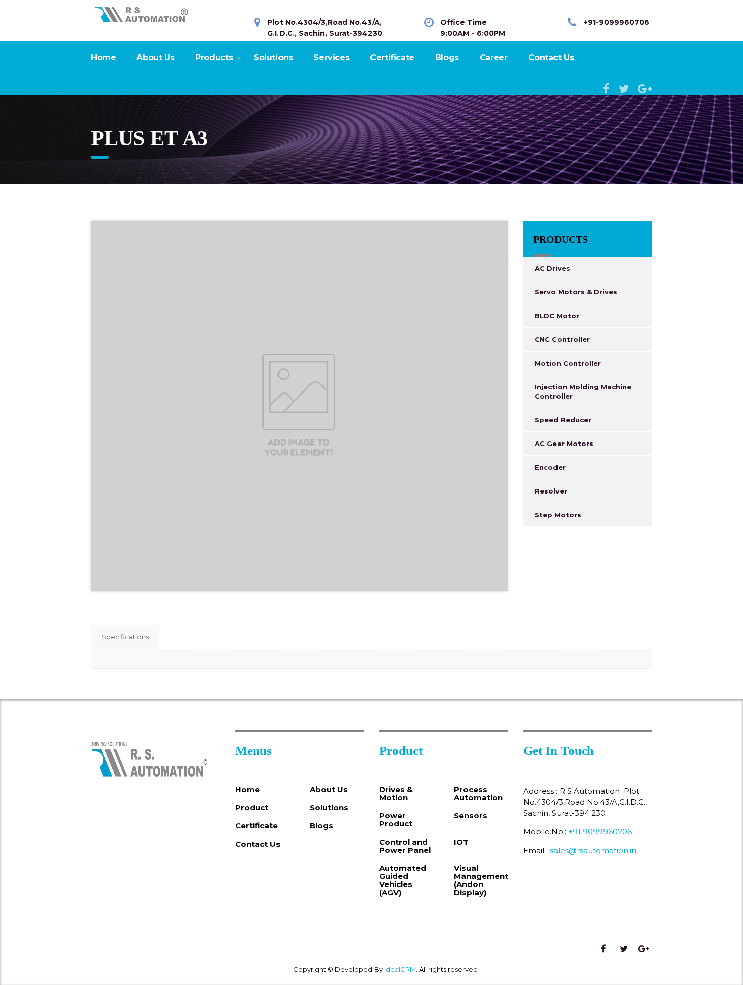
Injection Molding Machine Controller (583, 391)
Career (494, 57)
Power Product (395, 820)
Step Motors (558, 515)
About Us (155, 57)
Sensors (470, 816)
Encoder (550, 467)
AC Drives (552, 268)
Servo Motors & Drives (576, 292)
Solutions (273, 57)
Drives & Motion (396, 793)
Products (214, 57)
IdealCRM (400, 969)
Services (331, 57)
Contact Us (551, 57)
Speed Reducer (563, 420)
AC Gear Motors (564, 443)
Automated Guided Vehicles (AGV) (402, 880)
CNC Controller (562, 339)
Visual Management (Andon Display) (481, 880)
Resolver (551, 491)
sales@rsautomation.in (593, 850)
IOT (461, 842)
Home (103, 57)
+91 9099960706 (600, 831)
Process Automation (478, 793)
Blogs (447, 57)
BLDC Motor (557, 316)
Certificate (392, 57)
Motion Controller (568, 363)
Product (251, 808)
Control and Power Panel (405, 846)
